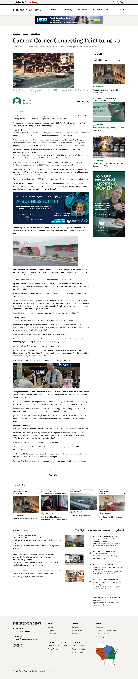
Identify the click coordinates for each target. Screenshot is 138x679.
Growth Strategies (21, 554)
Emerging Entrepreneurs (110, 490)
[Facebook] (14, 645)
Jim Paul (27, 100)
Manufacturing (49, 554)
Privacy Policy (18, 671)
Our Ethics (32, 2)
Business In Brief (20, 571)
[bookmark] (87, 101)
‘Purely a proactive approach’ (81, 515)
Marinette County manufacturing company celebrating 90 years (33, 558)
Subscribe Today (78, 646)
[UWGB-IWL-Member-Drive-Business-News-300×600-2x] (109, 236)
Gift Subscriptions (78, 652)
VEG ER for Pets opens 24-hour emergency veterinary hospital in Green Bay (33, 575)
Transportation (111, 580)
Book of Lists (53, 649)
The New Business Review (58, 646)
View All (78, 530)
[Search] (117, 2)
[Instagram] (21, 645)
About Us (99, 627)
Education (108, 136)
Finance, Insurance (101, 100)
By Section (82, 10)
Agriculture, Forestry (51, 493)
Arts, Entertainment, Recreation (107, 61)
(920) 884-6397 (19, 636)
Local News (98, 59)
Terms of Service (31, 671)
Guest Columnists (102, 634)
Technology (35, 33)
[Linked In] (17, 645)
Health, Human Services (50, 571)
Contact (121, 10)
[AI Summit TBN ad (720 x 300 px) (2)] (51, 223)
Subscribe (20, 2)
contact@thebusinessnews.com (25, 639)
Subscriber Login (78, 649)
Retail (25, 33)
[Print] (83, 101)
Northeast (16, 33)
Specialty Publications (102, 10)
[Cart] (121, 2)
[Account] (113, 2)
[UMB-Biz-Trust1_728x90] (69, 20)
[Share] (79, 101)
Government (86, 490)
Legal (113, 100)
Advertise (75, 634)
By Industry (67, 10)
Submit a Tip (77, 630)
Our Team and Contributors (106, 630)
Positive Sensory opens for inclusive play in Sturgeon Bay (37, 541)
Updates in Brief (48, 491)
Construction (110, 98)
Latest (53, 10)
